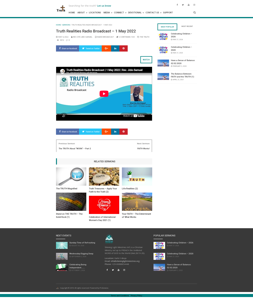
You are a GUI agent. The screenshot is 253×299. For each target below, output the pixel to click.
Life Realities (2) (130, 188)
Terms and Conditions (120, 296)
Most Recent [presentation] (187, 26)
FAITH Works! (143, 148)
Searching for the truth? (90, 5)
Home (72, 12)
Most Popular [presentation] (167, 27)
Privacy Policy (136, 296)
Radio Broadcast (105, 37)
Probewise (104, 288)
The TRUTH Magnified (66, 188)
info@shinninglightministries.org (125, 261)
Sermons (66, 25)
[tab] (146, 59)
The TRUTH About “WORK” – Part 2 (75, 148)
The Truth (144, 37)
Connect (119, 12)
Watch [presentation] (146, 60)
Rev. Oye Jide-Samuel (82, 37)
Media (107, 12)
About (81, 12)
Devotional (135, 12)
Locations (95, 12)
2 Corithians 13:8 (127, 37)
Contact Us (152, 12)
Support (168, 12)
